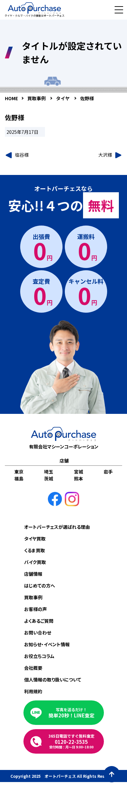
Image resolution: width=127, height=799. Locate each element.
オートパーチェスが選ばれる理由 (57, 527)
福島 (18, 478)
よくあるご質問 (38, 621)
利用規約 (33, 691)
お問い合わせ (37, 632)
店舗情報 (33, 574)
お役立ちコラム (39, 656)
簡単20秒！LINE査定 (71, 713)
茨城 (48, 478)
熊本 (78, 478)
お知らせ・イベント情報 (47, 644)
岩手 (108, 471)
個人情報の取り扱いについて (52, 679)
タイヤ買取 (35, 538)
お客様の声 (35, 609)
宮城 (78, 471)
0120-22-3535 (71, 741)
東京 (18, 471)
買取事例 (33, 597)
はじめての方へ (39, 585)
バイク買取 (35, 562)
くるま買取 (34, 550)
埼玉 (48, 471)
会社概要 (33, 668)
